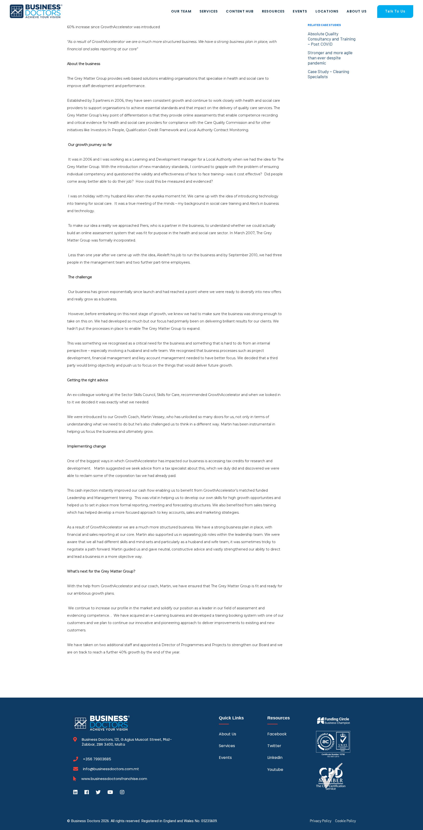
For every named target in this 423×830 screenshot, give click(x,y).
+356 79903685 (97, 759)
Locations (327, 11)
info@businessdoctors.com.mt (111, 768)
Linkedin (274, 757)
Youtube (275, 769)
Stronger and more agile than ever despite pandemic (330, 57)
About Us (357, 11)
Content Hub (240, 11)
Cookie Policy (345, 821)
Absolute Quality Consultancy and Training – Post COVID (331, 39)
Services (209, 11)
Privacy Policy (320, 821)
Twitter (274, 746)
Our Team (181, 11)
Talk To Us (395, 11)
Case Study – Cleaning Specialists (328, 74)
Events (300, 11)
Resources (273, 11)
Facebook (277, 734)
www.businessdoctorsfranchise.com (114, 778)
